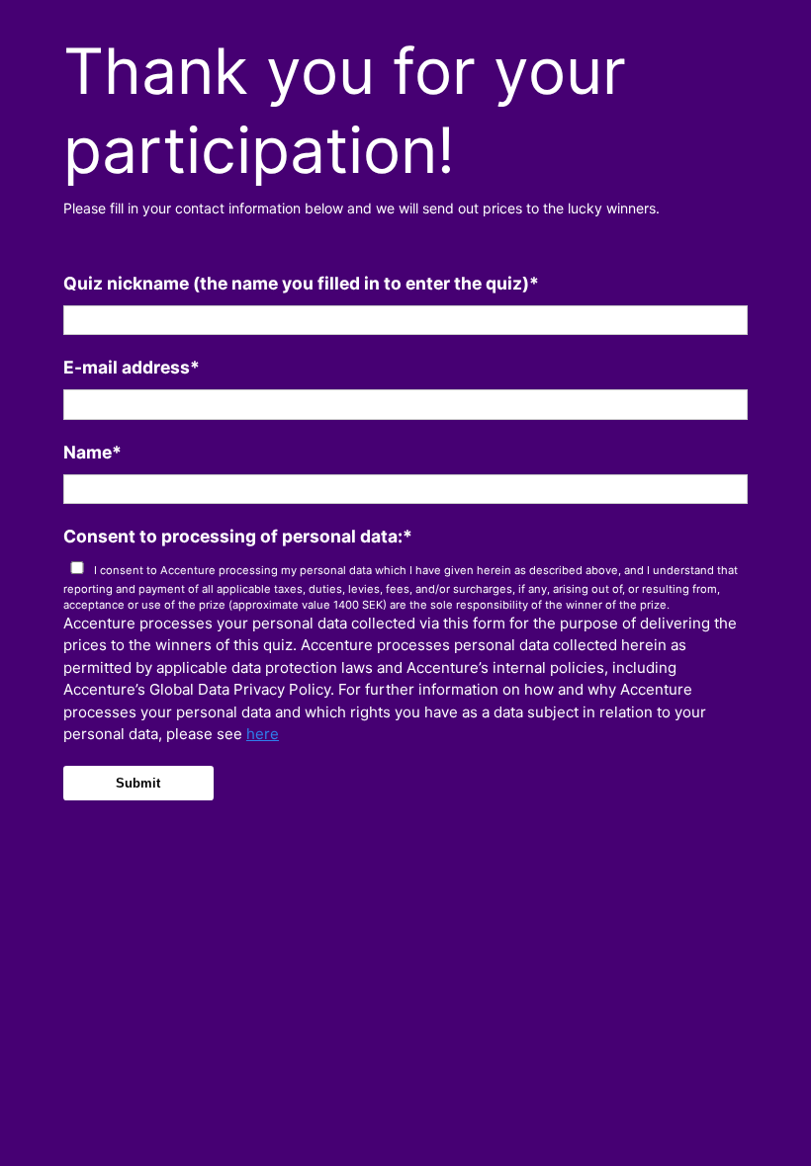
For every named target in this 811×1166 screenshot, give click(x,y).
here (262, 733)
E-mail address (131, 367)
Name (92, 452)
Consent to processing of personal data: (237, 536)
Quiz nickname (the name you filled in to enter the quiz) (301, 283)
